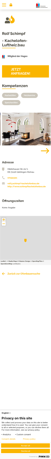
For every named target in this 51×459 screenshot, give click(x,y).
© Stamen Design (24, 261)
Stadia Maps (12, 261)
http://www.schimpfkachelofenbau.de (26, 186)
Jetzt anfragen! (20, 71)
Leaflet (3, 261)
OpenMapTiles (37, 261)
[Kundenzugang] (11, 4)
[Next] (43, 151)
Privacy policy (29, 439)
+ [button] (3, 219)
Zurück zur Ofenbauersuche (23, 273)
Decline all (25, 451)
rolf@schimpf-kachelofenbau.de (23, 183)
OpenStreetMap (6, 264)
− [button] (4, 223)
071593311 (12, 178)
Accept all (25, 445)
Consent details (8, 439)
